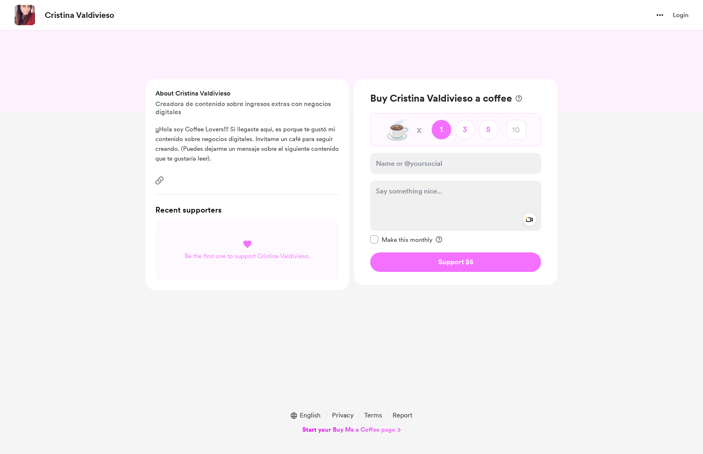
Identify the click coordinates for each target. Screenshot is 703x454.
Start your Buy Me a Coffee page (348, 429)
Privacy (343, 415)
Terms (373, 415)
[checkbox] (401, 239)
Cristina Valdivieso (79, 15)
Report (402, 415)
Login (680, 15)
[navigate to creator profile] (25, 15)
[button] (659, 15)
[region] (455, 182)
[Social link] (159, 180)
